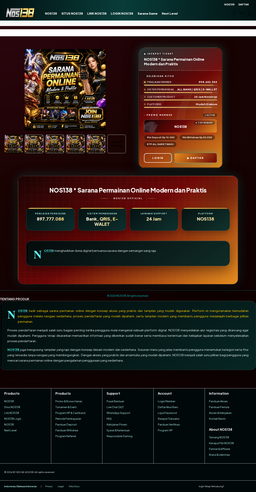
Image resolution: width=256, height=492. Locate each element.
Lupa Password (167, 412)
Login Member (166, 401)
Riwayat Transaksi (168, 418)
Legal (61, 486)
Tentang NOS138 (219, 437)
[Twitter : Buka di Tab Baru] (236, 486)
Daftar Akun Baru (168, 407)
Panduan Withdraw (66, 430)
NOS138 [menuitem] (229, 4)
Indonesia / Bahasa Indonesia (20, 486)
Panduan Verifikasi (169, 424)
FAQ (109, 418)
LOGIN (157, 157)
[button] (241, 13)
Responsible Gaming (119, 436)
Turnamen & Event (66, 407)
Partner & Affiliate (219, 449)
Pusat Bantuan (115, 401)
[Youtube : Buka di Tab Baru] (249, 486)
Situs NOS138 (12, 407)
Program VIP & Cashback (70, 412)
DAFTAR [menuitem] (243, 4)
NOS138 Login (12, 418)
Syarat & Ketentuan (118, 430)
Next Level (10, 430)
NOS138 (49, 251)
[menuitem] (51, 13)
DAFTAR (197, 157)
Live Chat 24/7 (115, 407)
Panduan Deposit (66, 424)
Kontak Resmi (217, 418)
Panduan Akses (218, 401)
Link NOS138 (11, 412)
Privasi (49, 486)
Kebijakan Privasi (117, 424)
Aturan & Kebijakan (220, 412)
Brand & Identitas (219, 454)
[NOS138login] (20, 13)
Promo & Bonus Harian (68, 401)
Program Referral (65, 436)
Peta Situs (74, 486)
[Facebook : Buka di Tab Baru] (229, 486)
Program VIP (165, 430)
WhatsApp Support (118, 412)
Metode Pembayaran (68, 418)
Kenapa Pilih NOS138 (221, 443)
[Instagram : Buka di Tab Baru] (243, 486)
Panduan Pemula (219, 407)
